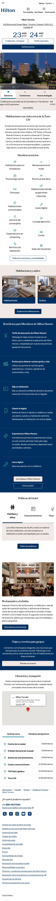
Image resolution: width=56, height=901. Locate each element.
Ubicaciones (7, 790)
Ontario (27, 790)
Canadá (18, 790)
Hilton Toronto (8, 792)
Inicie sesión (50, 12)
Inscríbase (38, 12)
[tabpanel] (28, 104)
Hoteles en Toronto (40, 790)
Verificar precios (38, 47)
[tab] (8, 94)
